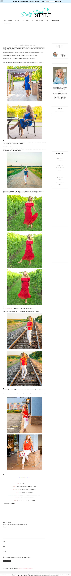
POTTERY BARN (60, 177)
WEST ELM (16, 500)
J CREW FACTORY (20, 480)
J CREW (13, 486)
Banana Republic (11, 65)
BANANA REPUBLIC (60, 167)
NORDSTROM (18, 497)
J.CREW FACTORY (60, 158)
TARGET (60, 174)
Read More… (64, 56)
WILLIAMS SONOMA (12, 495)
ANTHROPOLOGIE (16, 489)
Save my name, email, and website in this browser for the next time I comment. (17, 557)
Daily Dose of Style (35, 12)
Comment (5, 527)
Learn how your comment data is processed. (25, 568)
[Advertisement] (35, 33)
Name (4, 541)
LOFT (20, 142)
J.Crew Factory (9, 308)
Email (4, 546)
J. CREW (59, 155)
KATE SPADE (60, 160)
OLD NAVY (60, 170)
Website (4, 551)
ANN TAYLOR (18, 492)
